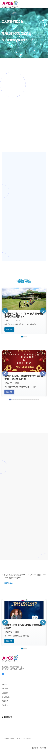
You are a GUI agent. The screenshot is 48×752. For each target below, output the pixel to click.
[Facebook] (2, 674)
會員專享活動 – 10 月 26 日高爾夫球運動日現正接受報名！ (23, 315)
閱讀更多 (9, 329)
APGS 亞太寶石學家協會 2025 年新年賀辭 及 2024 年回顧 (23, 377)
